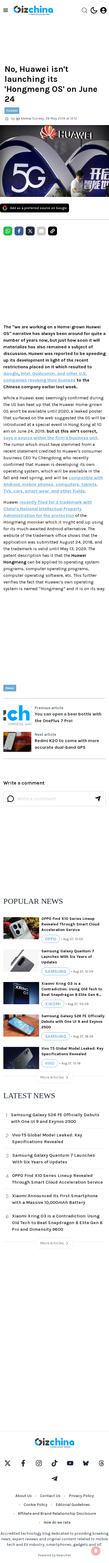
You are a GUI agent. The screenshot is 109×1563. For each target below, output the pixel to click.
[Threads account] (101, 1463)
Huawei (12, 110)
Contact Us (50, 1495)
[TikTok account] (54, 1463)
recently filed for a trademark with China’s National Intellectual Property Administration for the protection (47, 508)
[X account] (7, 1463)
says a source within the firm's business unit (50, 437)
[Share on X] (30, 231)
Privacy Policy (81, 1495)
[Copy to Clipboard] (52, 231)
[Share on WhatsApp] (7, 231)
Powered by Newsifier (54, 1555)
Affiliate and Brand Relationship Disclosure (57, 1513)
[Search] (84, 10)
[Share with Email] (41, 231)
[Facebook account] (23, 1463)
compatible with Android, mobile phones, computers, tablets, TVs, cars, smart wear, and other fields (53, 484)
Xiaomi (53, 1003)
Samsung (55, 971)
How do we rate (57, 1522)
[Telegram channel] (54, 1478)
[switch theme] (94, 10)
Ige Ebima (23, 118)
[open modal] (103, 10)
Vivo (49, 1063)
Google (10, 373)
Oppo (50, 939)
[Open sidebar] (5, 10)
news (10, 688)
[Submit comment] (98, 798)
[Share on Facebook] (19, 231)
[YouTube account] (70, 1463)
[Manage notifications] (95, 1550)
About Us (23, 1495)
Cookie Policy (36, 1504)
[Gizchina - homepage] (33, 10)
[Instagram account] (38, 1463)
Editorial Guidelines (73, 1504)
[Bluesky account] (85, 1463)
